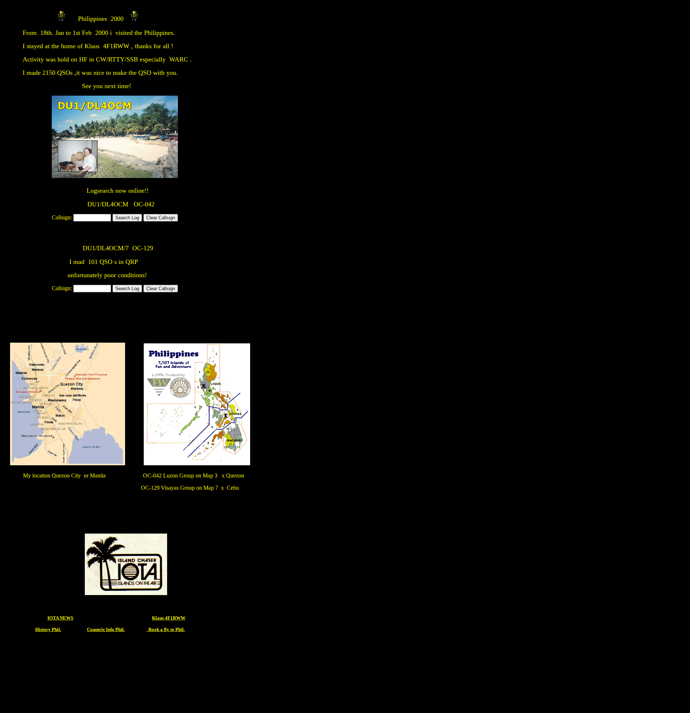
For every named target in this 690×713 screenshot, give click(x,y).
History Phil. (48, 629)
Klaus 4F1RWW (168, 618)
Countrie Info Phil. (106, 629)
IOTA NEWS (60, 618)
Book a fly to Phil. (165, 629)
